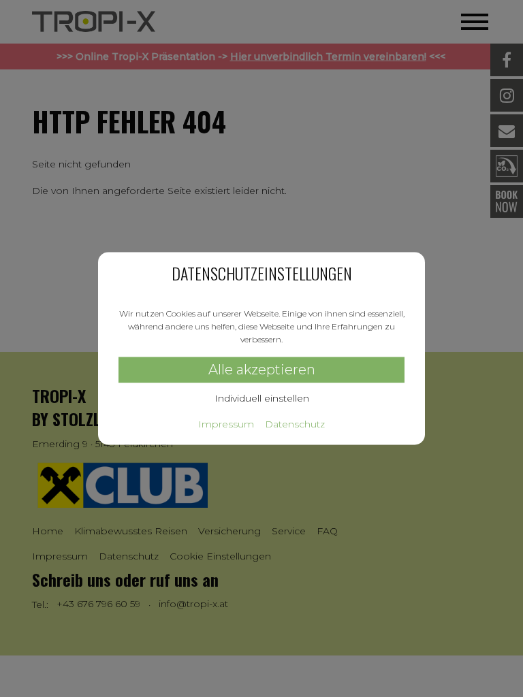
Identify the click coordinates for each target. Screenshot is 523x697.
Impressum (226, 424)
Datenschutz (295, 424)
